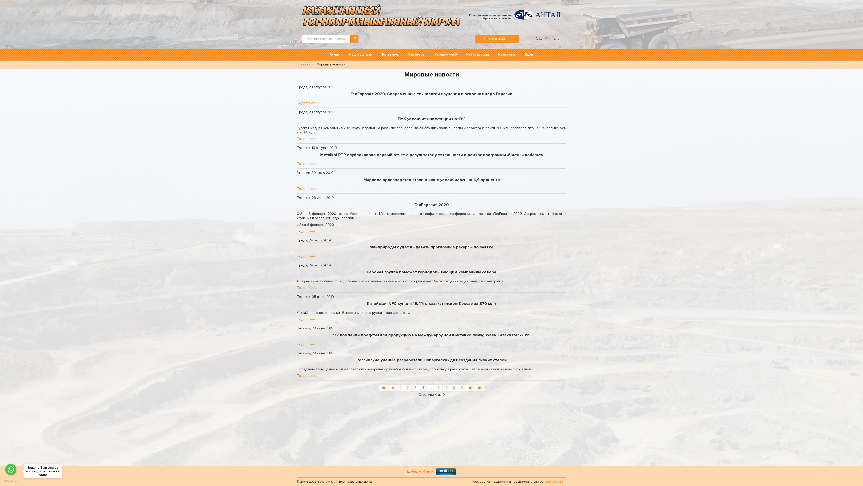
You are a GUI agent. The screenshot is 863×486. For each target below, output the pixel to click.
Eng (557, 38)
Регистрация (477, 54)
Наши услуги (360, 54)
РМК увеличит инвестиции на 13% (431, 118)
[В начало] (383, 388)
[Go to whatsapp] (10, 469)
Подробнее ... (307, 103)
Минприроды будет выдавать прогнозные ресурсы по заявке (431, 247)
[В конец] (479, 388)
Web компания (555, 482)
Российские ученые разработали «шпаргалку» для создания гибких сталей (431, 360)
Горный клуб (446, 54)
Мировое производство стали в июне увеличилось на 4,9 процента (431, 179)
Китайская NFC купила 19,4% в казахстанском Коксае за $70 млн (431, 303)
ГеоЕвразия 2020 (431, 204)
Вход (529, 54)
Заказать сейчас (497, 38)
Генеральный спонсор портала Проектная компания (490, 17)
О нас (335, 54)
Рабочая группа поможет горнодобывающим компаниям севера (431, 272)
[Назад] (392, 388)
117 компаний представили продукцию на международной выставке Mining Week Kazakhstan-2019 (431, 335)
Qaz (539, 38)
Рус (548, 38)
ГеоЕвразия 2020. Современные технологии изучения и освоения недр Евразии (431, 93)
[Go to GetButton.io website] (11, 481)
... (431, 387)
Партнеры (416, 54)
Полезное (389, 54)
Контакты (506, 54)
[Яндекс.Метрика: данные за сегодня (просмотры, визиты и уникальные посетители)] (421, 472)
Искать (354, 39)
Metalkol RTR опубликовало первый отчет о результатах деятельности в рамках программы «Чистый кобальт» (431, 154)
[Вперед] (470, 388)
